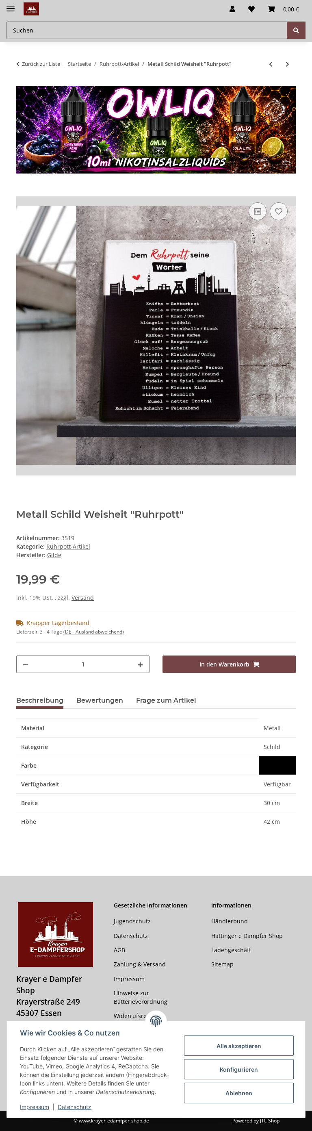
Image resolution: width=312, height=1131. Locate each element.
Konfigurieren (239, 1069)
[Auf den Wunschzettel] (279, 211)
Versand (83, 597)
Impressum (34, 1106)
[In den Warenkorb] (22, 191)
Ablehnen (238, 1093)
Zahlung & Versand (140, 964)
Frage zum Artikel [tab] (166, 700)
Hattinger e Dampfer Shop (247, 936)
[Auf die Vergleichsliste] (257, 211)
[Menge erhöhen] (140, 664)
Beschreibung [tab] (39, 700)
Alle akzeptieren (239, 1045)
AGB (119, 950)
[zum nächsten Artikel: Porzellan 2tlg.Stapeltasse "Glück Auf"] (287, 64)
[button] (232, 9)
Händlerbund (229, 921)
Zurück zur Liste (41, 63)
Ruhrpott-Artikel (68, 546)
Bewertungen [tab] (99, 700)
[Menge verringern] (26, 664)
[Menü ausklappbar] (10, 5)
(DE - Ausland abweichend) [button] (93, 631)
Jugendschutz (132, 921)
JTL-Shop (270, 1120)
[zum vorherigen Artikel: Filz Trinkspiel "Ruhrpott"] (270, 64)
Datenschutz (74, 1106)
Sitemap (222, 964)
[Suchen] (296, 30)
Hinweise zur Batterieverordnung (140, 997)
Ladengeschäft (231, 950)
